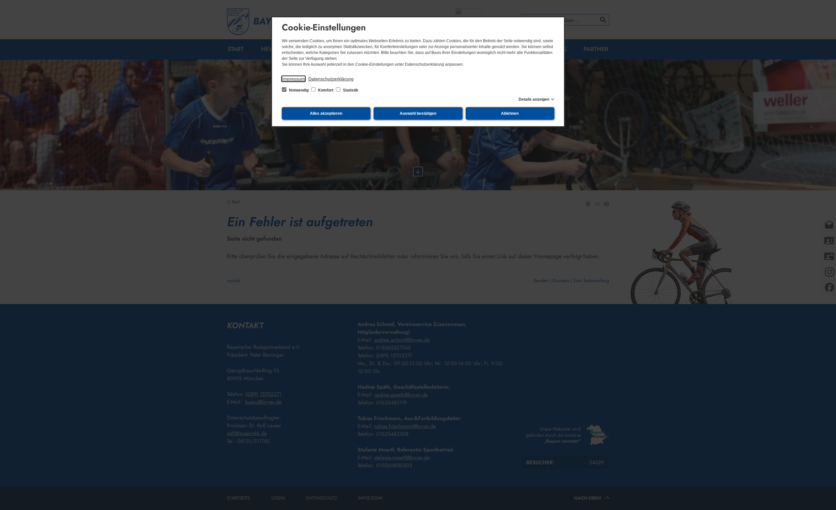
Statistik (350, 90)
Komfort (325, 90)
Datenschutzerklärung (331, 78)
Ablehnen (510, 113)
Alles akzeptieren (326, 113)
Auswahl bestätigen (418, 113)
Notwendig (299, 90)
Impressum (293, 78)
